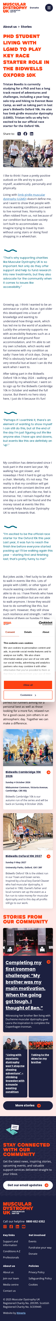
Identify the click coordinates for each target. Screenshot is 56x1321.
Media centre (11, 1284)
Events (32, 1241)
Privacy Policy (36, 1272)
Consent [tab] (10, 632)
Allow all (28, 684)
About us (10, 27)
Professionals (11, 1257)
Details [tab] (28, 632)
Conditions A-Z (11, 1251)
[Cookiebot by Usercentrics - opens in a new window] (39, 623)
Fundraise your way (40, 1247)
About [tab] (45, 632)
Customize (26, 695)
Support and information (10, 1243)
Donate (33, 1253)
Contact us (9, 1290)
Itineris (21, 1313)
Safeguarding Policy (40, 1278)
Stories (26, 27)
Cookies (33, 1284)
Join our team (11, 1278)
